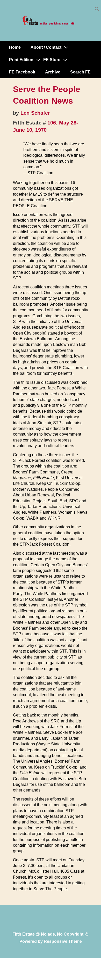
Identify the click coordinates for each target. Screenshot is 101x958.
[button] (97, 10)
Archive (52, 72)
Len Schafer (35, 113)
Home (15, 47)
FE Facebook (22, 72)
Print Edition (21, 59)
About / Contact (46, 47)
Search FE (80, 72)
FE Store (51, 59)
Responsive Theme (63, 941)
